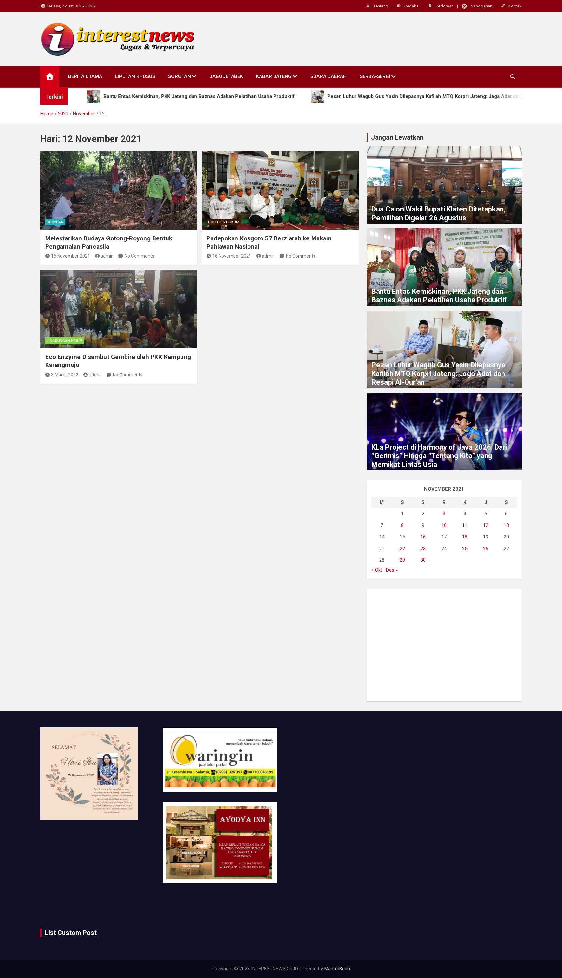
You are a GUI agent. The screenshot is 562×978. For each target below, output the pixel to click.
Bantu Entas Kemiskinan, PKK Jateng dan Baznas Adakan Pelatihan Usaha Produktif (439, 295)
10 (444, 525)
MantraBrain (337, 968)
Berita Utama (85, 76)
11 (464, 525)
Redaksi (412, 6)
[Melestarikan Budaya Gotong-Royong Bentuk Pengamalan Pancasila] (118, 190)
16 (423, 537)
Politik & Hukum (223, 222)
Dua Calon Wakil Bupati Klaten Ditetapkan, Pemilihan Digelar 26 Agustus (438, 213)
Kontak (515, 6)
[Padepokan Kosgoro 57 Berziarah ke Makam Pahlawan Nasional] (280, 190)
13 (506, 525)
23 (423, 548)
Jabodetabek (226, 76)
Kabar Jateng (274, 76)
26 (485, 548)
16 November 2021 (70, 256)
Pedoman (445, 6)
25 (464, 548)
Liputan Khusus (135, 76)
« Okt (376, 570)
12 (485, 525)
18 (464, 537)
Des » (392, 570)
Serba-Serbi (375, 76)
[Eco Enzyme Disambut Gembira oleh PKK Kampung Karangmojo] (118, 309)
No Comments (139, 256)
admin (107, 256)
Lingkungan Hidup (64, 341)
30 (423, 560)
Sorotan (179, 76)
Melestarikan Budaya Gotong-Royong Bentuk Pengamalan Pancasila (108, 242)
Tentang (380, 6)
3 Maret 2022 (64, 374)
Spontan (55, 222)
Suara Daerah (328, 76)
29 (402, 560)
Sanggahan (481, 6)
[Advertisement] (444, 645)
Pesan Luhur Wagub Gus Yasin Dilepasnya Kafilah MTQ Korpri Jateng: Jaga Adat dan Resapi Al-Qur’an (438, 373)
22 (402, 548)
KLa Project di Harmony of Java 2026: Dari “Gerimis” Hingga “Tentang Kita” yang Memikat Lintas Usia (439, 456)
